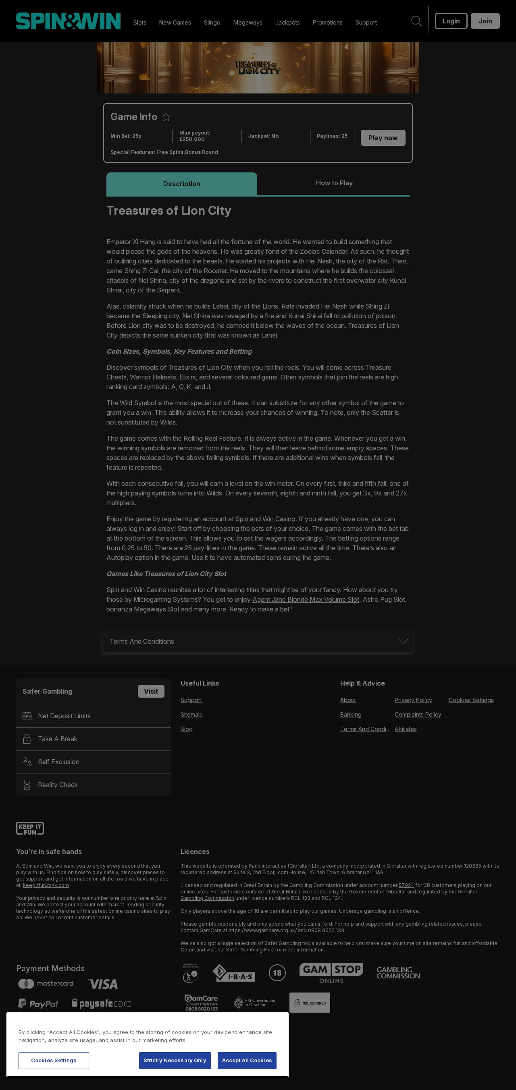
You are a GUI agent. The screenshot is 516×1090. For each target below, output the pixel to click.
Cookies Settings (54, 1060)
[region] (147, 1044)
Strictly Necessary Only (175, 1060)
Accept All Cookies (247, 1060)
